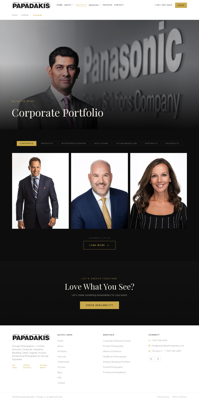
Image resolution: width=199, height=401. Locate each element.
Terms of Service (179, 397)
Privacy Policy (163, 397)
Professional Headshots (114, 372)
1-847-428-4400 (163, 5)
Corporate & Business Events (117, 341)
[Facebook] (158, 358)
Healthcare (101, 143)
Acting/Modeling (126, 143)
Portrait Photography (113, 367)
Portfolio (81, 5)
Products (47, 143)
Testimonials (63, 362)
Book (181, 5)
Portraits (151, 143)
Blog (60, 372)
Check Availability (99, 305)
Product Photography (113, 346)
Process (107, 5)
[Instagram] (151, 358)
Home (60, 5)
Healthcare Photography (115, 356)
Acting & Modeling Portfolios (116, 362)
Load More (97, 245)
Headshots (172, 143)
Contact (119, 5)
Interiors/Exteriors (73, 143)
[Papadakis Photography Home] (31, 5)
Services (94, 5)
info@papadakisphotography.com (168, 345)
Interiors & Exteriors (112, 351)
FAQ (59, 377)
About (68, 5)
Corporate (26, 143)
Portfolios (62, 351)
